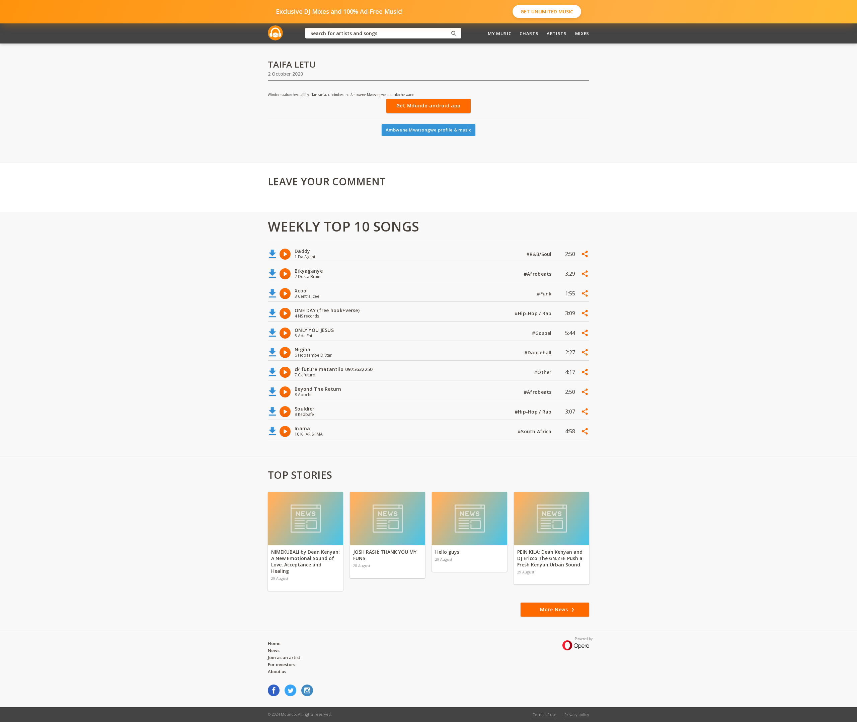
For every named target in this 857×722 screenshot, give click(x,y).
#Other (543, 372)
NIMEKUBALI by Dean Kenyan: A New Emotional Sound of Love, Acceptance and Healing (305, 561)
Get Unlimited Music (547, 11)
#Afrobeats (538, 274)
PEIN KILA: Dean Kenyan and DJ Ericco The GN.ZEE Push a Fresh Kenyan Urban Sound (549, 558)
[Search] (453, 33)
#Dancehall (538, 352)
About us (277, 671)
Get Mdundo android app (428, 105)
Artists (557, 33)
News (274, 650)
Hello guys (447, 552)
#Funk (545, 293)
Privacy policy (576, 714)
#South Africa (535, 431)
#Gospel (542, 333)
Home (274, 643)
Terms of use (544, 714)
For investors (281, 664)
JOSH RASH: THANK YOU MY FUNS (384, 555)
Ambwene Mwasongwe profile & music (428, 130)
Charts (529, 33)
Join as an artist (284, 657)
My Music (499, 33)
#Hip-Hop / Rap (534, 313)
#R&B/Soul (539, 254)
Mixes (582, 33)
